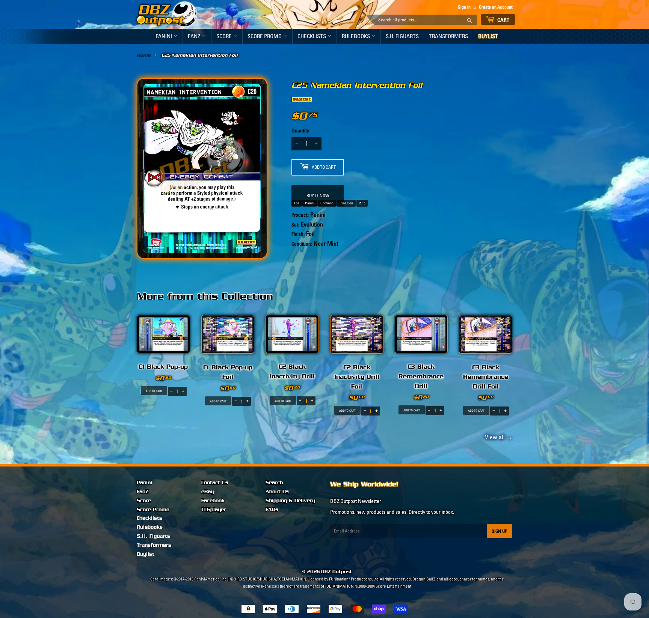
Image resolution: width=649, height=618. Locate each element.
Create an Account (495, 7)
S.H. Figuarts (402, 36)
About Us (277, 491)
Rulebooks (356, 36)
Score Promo (265, 36)
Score (224, 36)
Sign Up (499, 531)
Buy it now (317, 195)
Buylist (488, 36)
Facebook (213, 500)
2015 (362, 203)
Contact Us (214, 482)
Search (274, 482)
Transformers (448, 36)
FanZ (195, 36)
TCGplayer (213, 509)
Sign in (464, 7)
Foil (296, 203)
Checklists (312, 36)
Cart (503, 19)
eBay (207, 491)
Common (327, 203)
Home (144, 55)
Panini (164, 36)
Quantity (300, 130)
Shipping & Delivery (290, 500)
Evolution (346, 203)
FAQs (272, 509)
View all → (497, 437)
